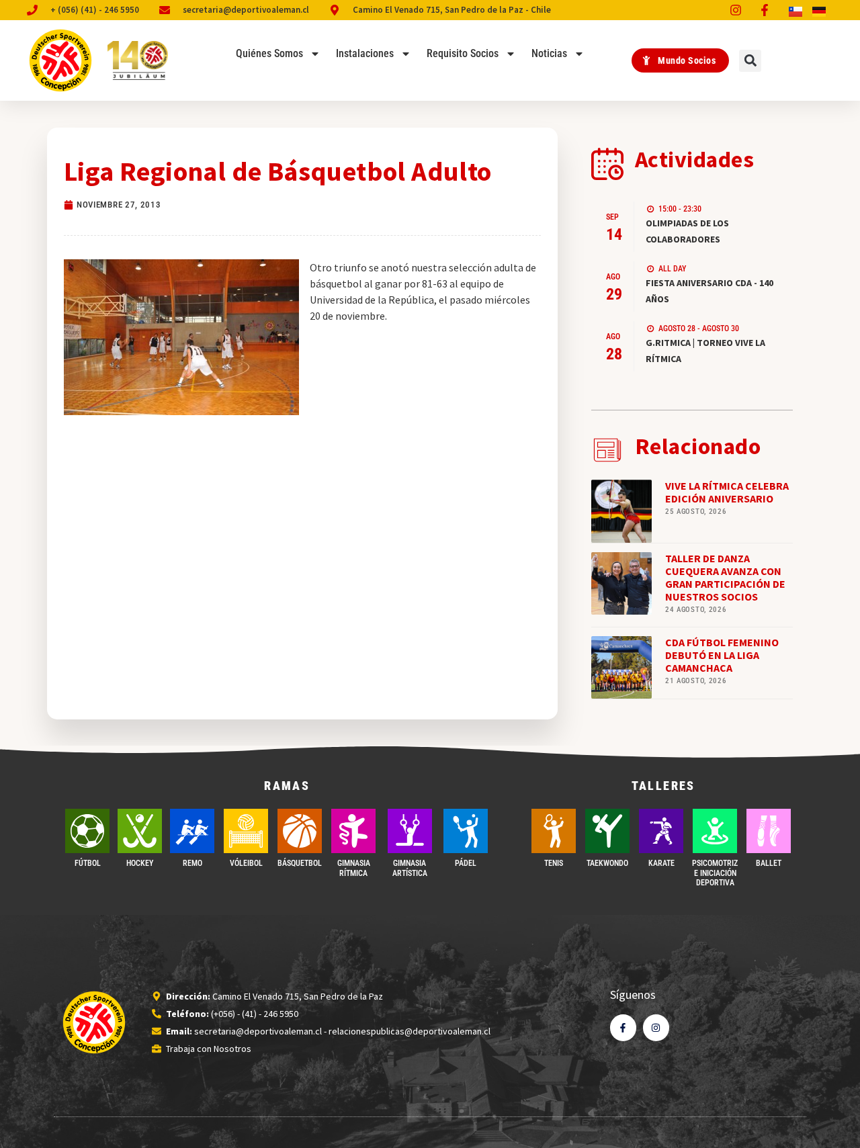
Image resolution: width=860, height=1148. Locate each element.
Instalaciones (365, 53)
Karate (661, 863)
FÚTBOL (88, 863)
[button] (750, 61)
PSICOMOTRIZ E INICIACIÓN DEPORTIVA (715, 872)
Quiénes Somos (269, 53)
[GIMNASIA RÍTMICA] (353, 831)
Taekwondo (607, 863)
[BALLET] (768, 831)
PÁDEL (465, 863)
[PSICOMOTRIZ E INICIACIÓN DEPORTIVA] (715, 831)
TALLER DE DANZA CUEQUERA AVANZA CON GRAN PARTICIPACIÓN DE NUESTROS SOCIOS (725, 577)
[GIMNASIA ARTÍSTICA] (410, 831)
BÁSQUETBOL (299, 863)
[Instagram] (656, 1027)
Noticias (549, 53)
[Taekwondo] (607, 831)
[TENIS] (553, 831)
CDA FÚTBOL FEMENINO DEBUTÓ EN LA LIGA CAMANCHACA (722, 654)
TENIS (553, 863)
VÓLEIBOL (246, 863)
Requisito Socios (463, 53)
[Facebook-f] (623, 1027)
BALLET (768, 863)
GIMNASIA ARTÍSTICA (409, 867)
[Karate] (661, 831)
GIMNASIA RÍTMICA (353, 867)
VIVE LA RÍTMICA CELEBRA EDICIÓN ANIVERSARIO (727, 492)
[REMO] (192, 831)
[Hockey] (140, 831)
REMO (192, 863)
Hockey (139, 863)
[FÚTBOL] (87, 831)
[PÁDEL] (465, 831)
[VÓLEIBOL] (246, 831)
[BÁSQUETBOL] (299, 831)
